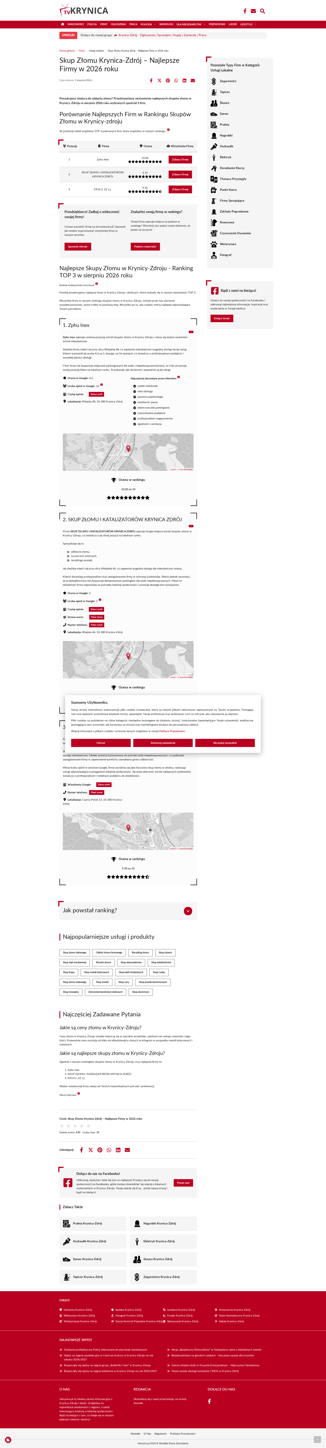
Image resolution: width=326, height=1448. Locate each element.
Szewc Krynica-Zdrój (87, 1259)
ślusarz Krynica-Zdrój (157, 1259)
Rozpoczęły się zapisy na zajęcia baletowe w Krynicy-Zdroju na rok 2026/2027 (110, 1371)
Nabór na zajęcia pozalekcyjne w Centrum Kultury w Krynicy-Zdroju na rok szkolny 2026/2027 (108, 1357)
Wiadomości (76, 24)
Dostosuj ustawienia (163, 743)
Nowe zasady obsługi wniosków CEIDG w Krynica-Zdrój (205, 1371)
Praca (133, 24)
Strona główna (67, 51)
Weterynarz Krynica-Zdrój (79, 1315)
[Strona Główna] (62, 24)
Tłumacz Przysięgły (233, 179)
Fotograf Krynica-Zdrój (129, 1315)
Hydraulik (226, 146)
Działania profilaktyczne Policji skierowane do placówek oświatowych (105, 1349)
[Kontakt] (253, 11)
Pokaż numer (97, 625)
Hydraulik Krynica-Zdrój (89, 1241)
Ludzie (233, 24)
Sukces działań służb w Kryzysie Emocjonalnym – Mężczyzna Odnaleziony (215, 1365)
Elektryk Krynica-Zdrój (159, 1241)
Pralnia (224, 124)
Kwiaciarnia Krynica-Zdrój (234, 1309)
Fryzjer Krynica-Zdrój (180, 1315)
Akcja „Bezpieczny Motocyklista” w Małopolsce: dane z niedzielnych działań (216, 1349)
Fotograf (225, 255)
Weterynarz (228, 244)
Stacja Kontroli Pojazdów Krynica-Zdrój (139, 1321)
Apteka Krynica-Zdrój (128, 1309)
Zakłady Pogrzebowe (234, 211)
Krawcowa (227, 222)
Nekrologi (166, 24)
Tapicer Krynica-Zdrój (88, 1277)
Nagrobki (226, 135)
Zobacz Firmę (180, 159)
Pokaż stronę (97, 617)
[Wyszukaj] (262, 10)
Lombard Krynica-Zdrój (181, 1309)
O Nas (147, 1433)
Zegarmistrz (228, 81)
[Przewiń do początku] (317, 1439)
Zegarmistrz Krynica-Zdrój (161, 1277)
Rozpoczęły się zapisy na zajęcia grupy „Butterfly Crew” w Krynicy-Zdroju (107, 1365)
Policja (92, 24)
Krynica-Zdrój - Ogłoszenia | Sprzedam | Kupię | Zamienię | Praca (162, 35)
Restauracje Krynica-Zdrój (182, 1321)
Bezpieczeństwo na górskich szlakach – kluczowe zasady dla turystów (212, 1355)
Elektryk (225, 157)
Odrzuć (100, 743)
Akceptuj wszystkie (225, 743)
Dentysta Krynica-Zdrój (78, 1309)
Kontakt (138, 1403)
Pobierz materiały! (145, 246)
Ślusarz (224, 103)
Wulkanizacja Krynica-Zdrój (80, 1321)
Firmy (103, 24)
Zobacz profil (96, 394)
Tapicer (225, 92)
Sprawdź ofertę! (78, 246)
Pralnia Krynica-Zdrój (87, 1223)
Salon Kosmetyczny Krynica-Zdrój (239, 1315)
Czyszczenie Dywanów (235, 233)
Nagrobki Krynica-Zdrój (159, 1223)
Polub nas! (183, 1183)
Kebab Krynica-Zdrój (231, 1321)
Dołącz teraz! (222, 318)
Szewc (224, 113)
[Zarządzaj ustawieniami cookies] (8, 1440)
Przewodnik (217, 24)
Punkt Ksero (228, 189)
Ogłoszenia (118, 24)
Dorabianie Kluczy (232, 168)
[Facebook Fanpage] (244, 11)
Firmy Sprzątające (232, 200)
